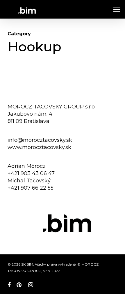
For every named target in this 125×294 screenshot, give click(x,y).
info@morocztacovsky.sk (40, 140)
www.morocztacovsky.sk (39, 147)
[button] (116, 9)
